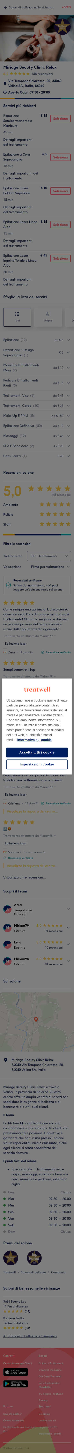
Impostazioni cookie (37, 764)
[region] (37, 727)
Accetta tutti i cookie (37, 752)
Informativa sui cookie (34, 740)
